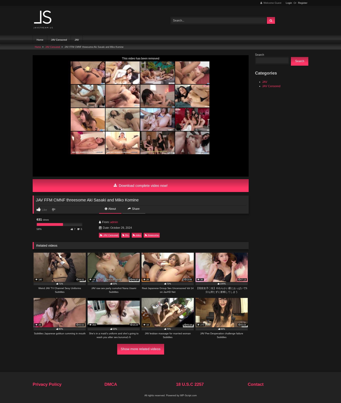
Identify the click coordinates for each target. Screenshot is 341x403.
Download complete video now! (143, 186)
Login (289, 2)
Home (40, 39)
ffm (127, 235)
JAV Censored (59, 39)
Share (135, 208)
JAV (77, 39)
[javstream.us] (43, 20)
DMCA (110, 384)
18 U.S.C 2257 (190, 384)
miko (138, 235)
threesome (153, 235)
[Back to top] (330, 392)
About (112, 208)
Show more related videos (141, 349)
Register (302, 2)
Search (259, 54)
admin (114, 222)
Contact (256, 384)
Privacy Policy (47, 384)
